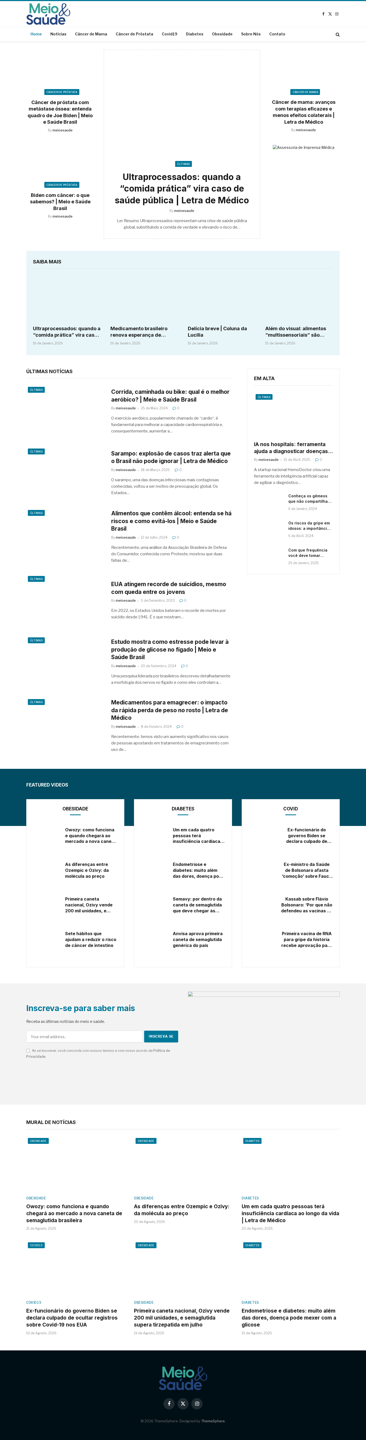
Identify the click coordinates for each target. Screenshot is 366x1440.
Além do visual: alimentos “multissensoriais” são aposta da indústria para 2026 (295, 332)
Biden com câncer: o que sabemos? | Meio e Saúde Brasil (60, 201)
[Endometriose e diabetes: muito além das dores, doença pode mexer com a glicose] (153, 870)
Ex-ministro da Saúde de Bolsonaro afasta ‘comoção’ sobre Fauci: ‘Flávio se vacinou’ (306, 870)
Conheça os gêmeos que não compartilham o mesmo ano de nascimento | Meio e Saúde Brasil (309, 498)
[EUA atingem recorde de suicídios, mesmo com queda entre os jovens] (65, 600)
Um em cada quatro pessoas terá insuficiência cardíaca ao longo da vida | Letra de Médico (198, 835)
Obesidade (222, 34)
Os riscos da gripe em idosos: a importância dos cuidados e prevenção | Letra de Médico (309, 525)
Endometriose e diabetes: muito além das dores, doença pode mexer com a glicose (198, 870)
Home (36, 34)
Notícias (58, 34)
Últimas (183, 164)
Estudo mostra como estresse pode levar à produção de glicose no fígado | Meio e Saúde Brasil (170, 649)
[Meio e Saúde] (48, 14)
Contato (277, 34)
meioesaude (63, 130)
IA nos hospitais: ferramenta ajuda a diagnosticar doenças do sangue (291, 448)
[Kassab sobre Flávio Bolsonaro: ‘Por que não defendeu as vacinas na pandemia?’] (261, 905)
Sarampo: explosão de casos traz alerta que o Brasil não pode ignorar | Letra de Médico (171, 457)
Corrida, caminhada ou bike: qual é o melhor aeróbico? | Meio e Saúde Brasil (170, 395)
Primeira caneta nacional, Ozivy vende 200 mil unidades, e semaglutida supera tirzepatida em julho (89, 905)
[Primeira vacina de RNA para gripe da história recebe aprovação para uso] (261, 939)
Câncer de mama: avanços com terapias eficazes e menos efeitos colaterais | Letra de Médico (303, 112)
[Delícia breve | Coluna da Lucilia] (222, 298)
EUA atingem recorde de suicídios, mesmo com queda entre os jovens (168, 588)
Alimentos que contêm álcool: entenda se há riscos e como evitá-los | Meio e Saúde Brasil (171, 521)
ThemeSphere (213, 1421)
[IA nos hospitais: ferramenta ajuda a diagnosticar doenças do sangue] (293, 414)
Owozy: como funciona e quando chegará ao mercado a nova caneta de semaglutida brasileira (90, 835)
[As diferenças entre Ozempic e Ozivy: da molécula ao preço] (45, 870)
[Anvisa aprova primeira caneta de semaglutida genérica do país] (153, 939)
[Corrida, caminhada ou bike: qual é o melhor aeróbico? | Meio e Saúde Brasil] (65, 411)
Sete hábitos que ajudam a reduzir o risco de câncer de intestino (90, 939)
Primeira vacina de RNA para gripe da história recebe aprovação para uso (306, 939)
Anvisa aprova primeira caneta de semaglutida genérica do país (198, 939)
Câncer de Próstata (134, 34)
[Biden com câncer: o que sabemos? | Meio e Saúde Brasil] (60, 165)
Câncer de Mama (91, 34)
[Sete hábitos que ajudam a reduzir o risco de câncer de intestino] (45, 939)
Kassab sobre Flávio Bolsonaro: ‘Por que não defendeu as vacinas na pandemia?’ (306, 905)
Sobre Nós (251, 34)
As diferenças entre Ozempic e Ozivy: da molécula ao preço (87, 870)
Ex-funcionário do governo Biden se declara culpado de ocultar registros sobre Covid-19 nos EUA (306, 835)
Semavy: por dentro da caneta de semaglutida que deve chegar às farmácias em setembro (198, 905)
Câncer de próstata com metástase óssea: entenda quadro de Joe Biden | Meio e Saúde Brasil (60, 112)
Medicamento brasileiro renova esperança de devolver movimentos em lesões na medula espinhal (141, 332)
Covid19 (169, 34)
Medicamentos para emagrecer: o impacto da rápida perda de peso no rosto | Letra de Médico (169, 710)
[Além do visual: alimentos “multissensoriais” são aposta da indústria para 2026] (299, 298)
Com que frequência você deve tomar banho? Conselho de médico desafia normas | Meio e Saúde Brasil (310, 553)
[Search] (337, 34)
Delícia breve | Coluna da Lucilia (217, 332)
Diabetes (194, 34)
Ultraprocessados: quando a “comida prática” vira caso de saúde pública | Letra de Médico (182, 188)
